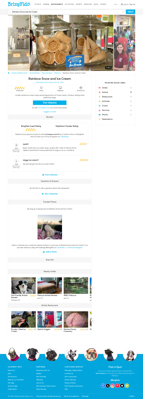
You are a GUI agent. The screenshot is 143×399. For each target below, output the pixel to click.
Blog (96, 4)
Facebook (60, 247)
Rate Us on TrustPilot (16, 380)
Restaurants (57, 4)
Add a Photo (51, 251)
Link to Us (40, 383)
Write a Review (70, 380)
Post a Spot (115, 367)
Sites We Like (41, 389)
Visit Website (50, 102)
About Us (11, 370)
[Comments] (43, 237)
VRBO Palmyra (70, 295)
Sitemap (85, 396)
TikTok (69, 247)
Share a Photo (70, 383)
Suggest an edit (50, 112)
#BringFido (115, 380)
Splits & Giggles (43, 329)
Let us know (100, 373)
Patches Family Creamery (70, 330)
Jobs (9, 373)
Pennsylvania (47, 73)
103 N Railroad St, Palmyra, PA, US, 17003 (50, 82)
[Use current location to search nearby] (123, 12)
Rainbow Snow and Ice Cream (74, 73)
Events (79, 4)
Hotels (38, 4)
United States (35, 73)
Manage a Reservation (73, 370)
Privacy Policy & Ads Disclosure (48, 396)
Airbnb (46, 4)
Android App (12, 386)
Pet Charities (41, 376)
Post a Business (71, 376)
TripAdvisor (64, 137)
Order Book (12, 389)
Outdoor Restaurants (19, 73)
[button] (115, 88)
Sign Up (132, 4)
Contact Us (69, 373)
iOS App (11, 383)
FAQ (66, 389)
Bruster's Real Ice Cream (18, 330)
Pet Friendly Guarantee (73, 386)
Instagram (78, 247)
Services (88, 4)
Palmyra (57, 73)
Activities (69, 4)
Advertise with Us (43, 370)
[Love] (39, 237)
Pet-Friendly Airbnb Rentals (19, 296)
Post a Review (51, 174)
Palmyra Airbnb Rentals (47, 295)
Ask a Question (51, 193)
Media (38, 373)
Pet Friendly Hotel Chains (46, 386)
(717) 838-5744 (44, 108)
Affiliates (39, 380)
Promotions (12, 376)
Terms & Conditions (71, 396)
